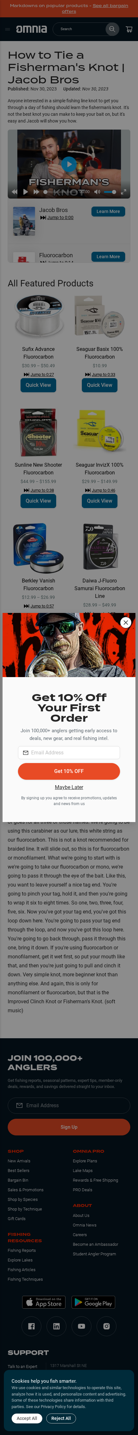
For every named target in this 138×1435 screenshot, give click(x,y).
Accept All (27, 1418)
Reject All (61, 1418)
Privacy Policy (53, 1406)
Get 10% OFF (69, 771)
